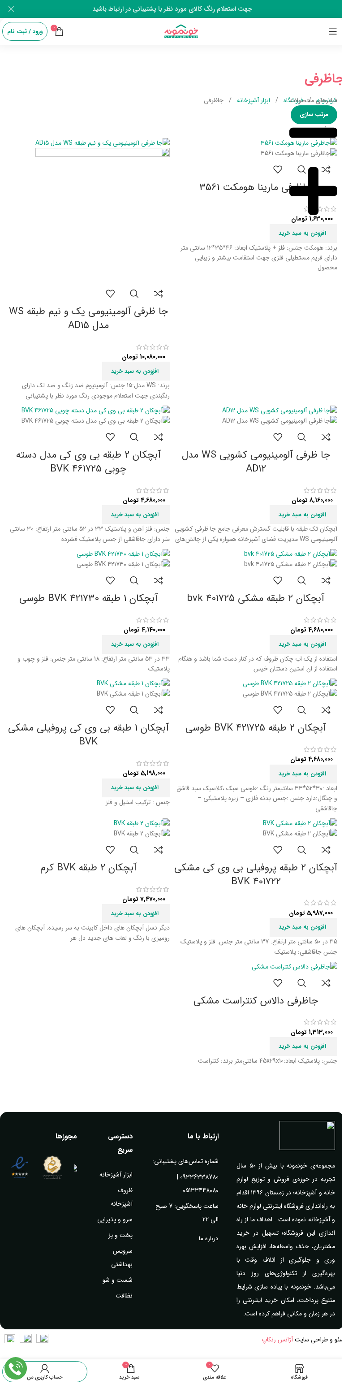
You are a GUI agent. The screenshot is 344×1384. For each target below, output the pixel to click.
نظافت (124, 1296)
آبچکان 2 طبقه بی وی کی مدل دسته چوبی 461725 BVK (88, 461)
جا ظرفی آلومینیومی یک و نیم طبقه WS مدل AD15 (88, 318)
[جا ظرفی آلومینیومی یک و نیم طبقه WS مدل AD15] (102, 142)
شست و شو (118, 1280)
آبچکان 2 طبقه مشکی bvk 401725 (255, 598)
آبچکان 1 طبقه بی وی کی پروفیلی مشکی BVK (88, 734)
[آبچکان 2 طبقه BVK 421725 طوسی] (290, 683)
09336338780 (199, 1177)
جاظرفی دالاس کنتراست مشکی (256, 1000)
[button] (303, 233)
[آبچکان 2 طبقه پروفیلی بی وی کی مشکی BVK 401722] (300, 823)
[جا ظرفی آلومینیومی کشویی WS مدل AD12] (279, 410)
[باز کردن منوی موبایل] (333, 31)
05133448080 (201, 1190)
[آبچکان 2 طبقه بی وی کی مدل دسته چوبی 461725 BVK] (96, 410)
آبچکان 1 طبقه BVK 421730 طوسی (88, 598)
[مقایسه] (158, 293)
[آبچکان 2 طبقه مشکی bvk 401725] (290, 553)
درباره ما (208, 1238)
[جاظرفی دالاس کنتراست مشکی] (294, 966)
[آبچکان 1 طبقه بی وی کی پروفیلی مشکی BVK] (133, 683)
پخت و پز (120, 1235)
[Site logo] (181, 31)
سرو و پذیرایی (115, 1219)
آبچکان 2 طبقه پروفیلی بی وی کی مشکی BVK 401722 (255, 874)
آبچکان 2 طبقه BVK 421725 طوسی (255, 727)
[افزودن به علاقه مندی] (278, 169)
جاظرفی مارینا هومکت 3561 (255, 187)
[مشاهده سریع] (134, 293)
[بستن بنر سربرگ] (11, 9)
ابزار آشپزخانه (252, 100)
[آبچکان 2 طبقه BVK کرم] (142, 823)
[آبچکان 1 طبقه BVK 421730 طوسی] (123, 553)
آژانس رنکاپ (277, 1340)
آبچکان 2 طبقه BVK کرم (88, 867)
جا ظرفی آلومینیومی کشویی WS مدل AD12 (256, 461)
